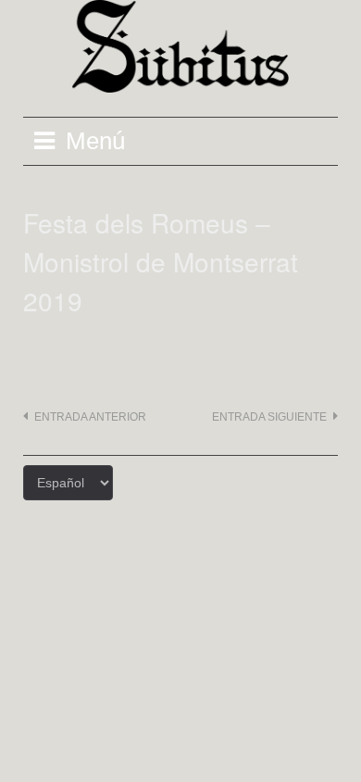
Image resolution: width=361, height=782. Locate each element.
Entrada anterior (90, 416)
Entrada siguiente (269, 416)
